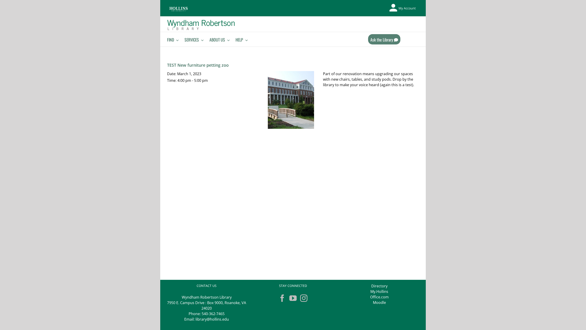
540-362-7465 (213, 313)
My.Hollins (379, 291)
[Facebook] (282, 298)
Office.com (379, 297)
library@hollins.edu (212, 319)
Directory (379, 286)
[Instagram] (303, 298)
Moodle (379, 302)
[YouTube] (293, 298)
